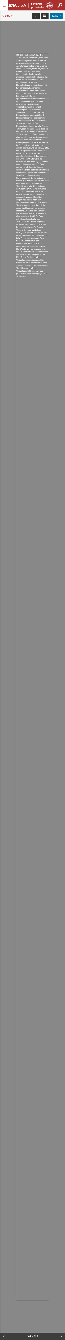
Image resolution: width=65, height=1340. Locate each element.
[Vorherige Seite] (4, 1336)
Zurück (9, 15)
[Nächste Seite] (61, 1336)
